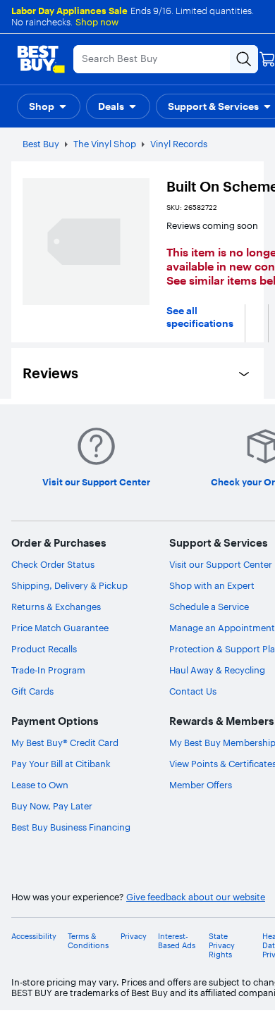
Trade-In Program (48, 670)
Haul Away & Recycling (217, 670)
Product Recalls (44, 648)
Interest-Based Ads (176, 941)
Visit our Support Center (220, 564)
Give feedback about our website (195, 897)
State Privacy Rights (222, 945)
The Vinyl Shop (104, 143)
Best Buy (41, 143)
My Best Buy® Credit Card (64, 742)
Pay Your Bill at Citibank (61, 763)
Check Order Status (52, 564)
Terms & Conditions (88, 941)
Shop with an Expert (212, 585)
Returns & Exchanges (56, 606)
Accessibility (33, 936)
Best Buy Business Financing (70, 827)
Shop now (96, 21)
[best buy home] (41, 59)
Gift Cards (32, 691)
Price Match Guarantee (60, 627)
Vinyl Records (178, 143)
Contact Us (192, 691)
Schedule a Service (209, 606)
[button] (48, 106)
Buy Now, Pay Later (51, 806)
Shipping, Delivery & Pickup (69, 585)
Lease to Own (39, 784)
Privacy (134, 936)
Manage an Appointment (222, 627)
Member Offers (200, 784)
